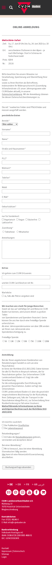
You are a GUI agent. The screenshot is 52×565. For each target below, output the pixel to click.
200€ (46, 341)
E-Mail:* (5, 197)
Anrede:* (6, 120)
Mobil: (4, 187)
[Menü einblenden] (4, 8)
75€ (32, 341)
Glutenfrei (32, 219)
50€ (25, 341)
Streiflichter (23, 425)
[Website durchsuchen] (11, 8)
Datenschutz (19, 551)
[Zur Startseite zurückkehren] (29, 3)
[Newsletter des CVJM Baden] (15, 492)
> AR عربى (38, 484)
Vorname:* (6, 129)
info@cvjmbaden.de (17, 522)
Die (13, 428)
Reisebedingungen (23, 437)
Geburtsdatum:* (9, 206)
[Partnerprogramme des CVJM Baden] (43, 492)
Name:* (5, 139)
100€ (39, 341)
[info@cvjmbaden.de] (9, 492)
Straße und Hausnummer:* (14, 148)
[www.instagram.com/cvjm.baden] (22, 492)
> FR (26, 484)
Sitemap (5, 554)
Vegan (21, 219)
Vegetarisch (9, 219)
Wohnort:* (6, 168)
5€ (5, 341)
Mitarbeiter (23, 231)
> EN (18, 484)
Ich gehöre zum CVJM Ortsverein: (17, 273)
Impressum (7, 551)
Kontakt (5, 548)
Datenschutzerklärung (12, 94)
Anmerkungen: (8, 237)
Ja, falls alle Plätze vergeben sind (19, 296)
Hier (4, 454)
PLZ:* (4, 158)
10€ (12, 341)
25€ (18, 341)
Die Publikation (16, 425)
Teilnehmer (9, 231)
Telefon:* (6, 177)
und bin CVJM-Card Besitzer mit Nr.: (18, 283)
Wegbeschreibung (10, 509)
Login (4, 557)
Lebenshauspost (15, 428)
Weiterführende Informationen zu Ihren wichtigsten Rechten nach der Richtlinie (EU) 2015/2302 (24, 409)
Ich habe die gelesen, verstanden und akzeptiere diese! (21, 439)
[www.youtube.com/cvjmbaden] (29, 492)
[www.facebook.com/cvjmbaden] (36, 492)
